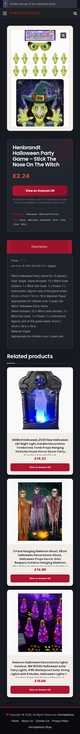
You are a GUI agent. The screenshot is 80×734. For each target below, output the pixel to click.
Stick (16, 224)
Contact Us (42, 720)
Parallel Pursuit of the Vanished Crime (33, 3)
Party (62, 220)
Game (22, 220)
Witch (24, 224)
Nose (55, 220)
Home (15, 720)
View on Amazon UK (40, 190)
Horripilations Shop (40, 727)
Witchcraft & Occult (48, 214)
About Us (27, 720)
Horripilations (66, 714)
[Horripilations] (25, 13)
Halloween (31, 214)
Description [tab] (39, 246)
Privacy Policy (60, 720)
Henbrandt (45, 220)
